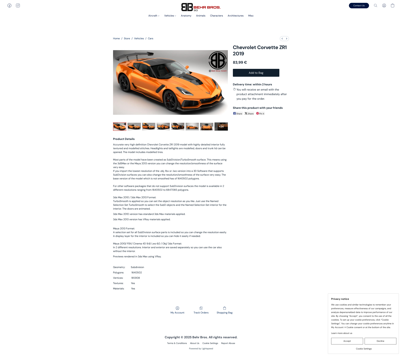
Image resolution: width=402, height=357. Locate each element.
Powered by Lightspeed (201, 348)
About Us (194, 343)
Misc (251, 15)
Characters (216, 15)
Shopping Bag (225, 312)
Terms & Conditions (177, 343)
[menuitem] (282, 38)
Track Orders (201, 312)
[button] (201, 7)
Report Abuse (228, 343)
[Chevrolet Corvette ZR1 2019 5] (192, 126)
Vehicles (169, 15)
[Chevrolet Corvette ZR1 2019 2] (148, 126)
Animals (200, 15)
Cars (150, 38)
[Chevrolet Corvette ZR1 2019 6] (206, 126)
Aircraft (153, 15)
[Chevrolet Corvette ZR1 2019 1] (134, 126)
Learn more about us (341, 333)
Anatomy (186, 15)
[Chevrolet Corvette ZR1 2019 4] (177, 126)
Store (127, 38)
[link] (363, 347)
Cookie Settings (210, 343)
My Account (177, 312)
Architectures (236, 15)
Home (116, 38)
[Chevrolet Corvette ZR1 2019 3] (163, 126)
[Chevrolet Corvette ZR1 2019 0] (119, 126)
